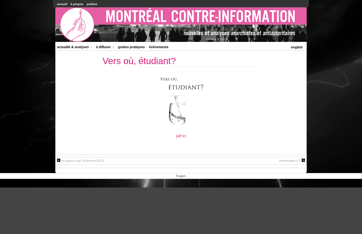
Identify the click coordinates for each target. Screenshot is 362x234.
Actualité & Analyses (73, 47)
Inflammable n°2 (290, 160)
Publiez (92, 4)
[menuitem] (296, 46)
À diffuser (103, 47)
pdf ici (181, 136)
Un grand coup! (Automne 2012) (82, 160)
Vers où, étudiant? (139, 61)
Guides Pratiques (131, 47)
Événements (158, 47)
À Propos (77, 4)
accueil (62, 4)
